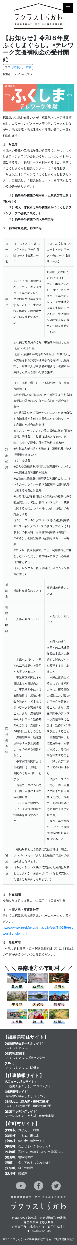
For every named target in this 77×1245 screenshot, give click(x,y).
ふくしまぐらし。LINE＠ (22, 1068)
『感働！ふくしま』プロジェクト (28, 1086)
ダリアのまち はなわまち (35, 1162)
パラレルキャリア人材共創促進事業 (30, 1116)
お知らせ (18, 67)
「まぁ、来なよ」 (30, 1135)
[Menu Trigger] (68, 8)
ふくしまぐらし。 (18, 1048)
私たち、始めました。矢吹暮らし (40, 1152)
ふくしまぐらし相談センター (25, 1058)
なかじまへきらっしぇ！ (34, 1146)
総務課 (22, 1173)
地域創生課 (25, 1157)
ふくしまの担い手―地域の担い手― (30, 1106)
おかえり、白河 (28, 1130)
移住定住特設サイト (31, 1141)
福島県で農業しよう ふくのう (26, 1096)
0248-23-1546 (41, 1231)
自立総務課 (25, 1168)
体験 (28, 67)
